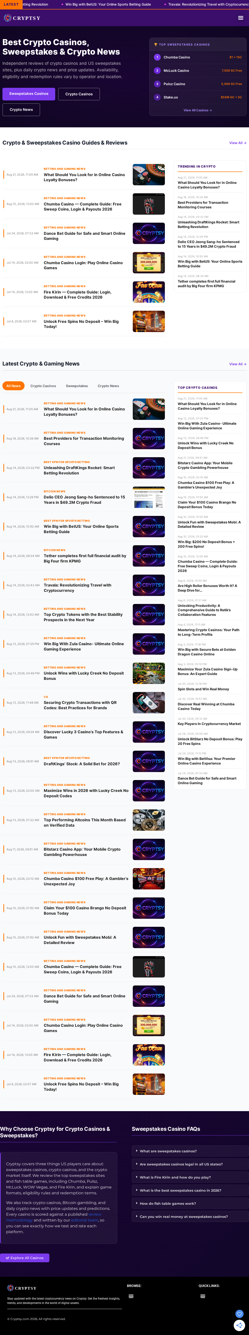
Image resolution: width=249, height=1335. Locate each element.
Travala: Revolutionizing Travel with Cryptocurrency (190, 4)
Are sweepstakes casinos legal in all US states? (181, 1164)
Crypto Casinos (79, 94)
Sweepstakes (77, 386)
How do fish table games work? (168, 1203)
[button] (240, 17)
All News (13, 386)
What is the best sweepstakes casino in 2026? (180, 1190)
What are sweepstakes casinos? (168, 1151)
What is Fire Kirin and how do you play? (175, 1177)
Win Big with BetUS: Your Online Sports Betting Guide (89, 4)
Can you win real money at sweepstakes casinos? (184, 1216)
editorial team (84, 1220)
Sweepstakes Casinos (28, 93)
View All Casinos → (198, 110)
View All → (238, 143)
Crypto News (21, 109)
